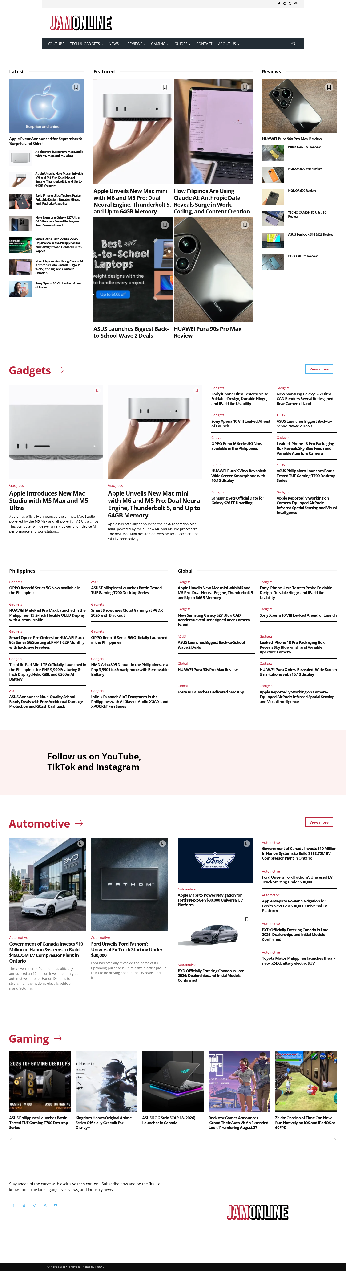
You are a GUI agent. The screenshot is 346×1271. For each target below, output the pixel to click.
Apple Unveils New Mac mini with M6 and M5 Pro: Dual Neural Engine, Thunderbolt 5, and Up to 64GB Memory (59, 179)
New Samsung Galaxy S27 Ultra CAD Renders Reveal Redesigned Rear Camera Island (57, 221)
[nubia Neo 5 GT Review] (273, 153)
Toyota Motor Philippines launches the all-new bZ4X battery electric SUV (298, 960)
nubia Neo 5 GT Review (304, 147)
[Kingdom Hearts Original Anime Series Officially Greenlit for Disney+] (106, 1081)
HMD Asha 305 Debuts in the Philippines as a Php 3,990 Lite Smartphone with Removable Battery (129, 669)
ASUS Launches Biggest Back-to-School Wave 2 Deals (131, 332)
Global (183, 663)
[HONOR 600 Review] (273, 197)
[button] (293, 43)
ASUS (281, 415)
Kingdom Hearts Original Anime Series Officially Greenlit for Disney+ (104, 1122)
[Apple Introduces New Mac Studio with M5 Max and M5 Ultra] (20, 158)
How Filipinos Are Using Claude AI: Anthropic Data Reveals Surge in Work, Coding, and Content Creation (59, 267)
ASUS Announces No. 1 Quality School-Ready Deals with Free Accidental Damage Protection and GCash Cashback (46, 701)
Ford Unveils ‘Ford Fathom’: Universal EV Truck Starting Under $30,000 (126, 949)
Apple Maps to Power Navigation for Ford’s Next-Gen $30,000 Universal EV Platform (210, 899)
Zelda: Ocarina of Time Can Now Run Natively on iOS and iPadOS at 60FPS (305, 1122)
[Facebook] (279, 4)
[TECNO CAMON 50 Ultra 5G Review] (273, 218)
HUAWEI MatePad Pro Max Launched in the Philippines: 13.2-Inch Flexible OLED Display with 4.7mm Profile (47, 615)
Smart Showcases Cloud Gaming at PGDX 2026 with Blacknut (127, 612)
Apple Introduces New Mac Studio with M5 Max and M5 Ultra (59, 153)
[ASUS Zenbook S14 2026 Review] (273, 240)
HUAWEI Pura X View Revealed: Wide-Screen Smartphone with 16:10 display (238, 475)
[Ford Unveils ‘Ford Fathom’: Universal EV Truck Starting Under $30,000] (129, 884)
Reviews (271, 71)
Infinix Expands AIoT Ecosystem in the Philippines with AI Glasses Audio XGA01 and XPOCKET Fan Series (129, 701)
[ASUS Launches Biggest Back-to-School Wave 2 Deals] (133, 269)
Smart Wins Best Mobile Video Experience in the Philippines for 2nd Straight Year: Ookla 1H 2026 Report (58, 245)
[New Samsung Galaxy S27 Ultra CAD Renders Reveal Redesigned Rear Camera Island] (20, 223)
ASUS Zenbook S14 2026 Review (310, 234)
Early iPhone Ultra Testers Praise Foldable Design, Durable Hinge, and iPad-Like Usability (57, 199)
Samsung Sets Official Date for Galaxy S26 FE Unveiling (237, 500)
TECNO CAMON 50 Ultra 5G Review (307, 214)
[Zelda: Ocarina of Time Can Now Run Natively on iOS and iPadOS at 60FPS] (306, 1081)
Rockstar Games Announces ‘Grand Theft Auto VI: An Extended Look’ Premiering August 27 (238, 1122)
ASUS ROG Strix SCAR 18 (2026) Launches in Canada (168, 1120)
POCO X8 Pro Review (302, 256)
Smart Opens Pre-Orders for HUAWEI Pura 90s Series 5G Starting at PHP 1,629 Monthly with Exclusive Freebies (46, 642)
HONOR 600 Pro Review (305, 168)
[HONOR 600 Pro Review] (273, 175)
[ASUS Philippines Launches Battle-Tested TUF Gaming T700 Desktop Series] (40, 1081)
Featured (104, 71)
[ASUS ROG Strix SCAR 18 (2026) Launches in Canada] (173, 1081)
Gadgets (16, 485)
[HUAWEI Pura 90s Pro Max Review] (213, 269)
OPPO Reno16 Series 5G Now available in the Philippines (236, 446)
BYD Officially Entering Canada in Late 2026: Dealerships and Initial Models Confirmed (211, 975)
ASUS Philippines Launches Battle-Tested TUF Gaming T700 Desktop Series (306, 475)
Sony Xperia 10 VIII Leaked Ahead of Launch (58, 285)
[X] (290, 4)
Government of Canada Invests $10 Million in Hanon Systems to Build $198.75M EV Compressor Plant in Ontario (46, 952)
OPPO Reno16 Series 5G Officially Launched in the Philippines (129, 640)
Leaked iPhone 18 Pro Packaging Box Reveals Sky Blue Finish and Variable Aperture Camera (305, 448)
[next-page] (333, 1139)
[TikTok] (34, 1205)
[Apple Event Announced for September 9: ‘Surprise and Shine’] (46, 106)
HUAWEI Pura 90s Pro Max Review (207, 332)
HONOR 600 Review (302, 190)
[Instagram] (284, 4)
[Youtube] (296, 4)
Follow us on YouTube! (66, 1217)
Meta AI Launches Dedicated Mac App (211, 692)
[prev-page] (12, 1139)
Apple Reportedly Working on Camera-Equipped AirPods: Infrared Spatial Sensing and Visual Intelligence (307, 505)
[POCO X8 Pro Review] (273, 262)
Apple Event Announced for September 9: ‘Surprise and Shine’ (45, 141)
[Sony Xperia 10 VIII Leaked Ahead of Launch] (20, 289)
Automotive (18, 937)
